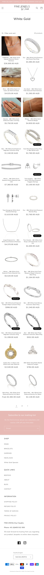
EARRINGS (8, 453)
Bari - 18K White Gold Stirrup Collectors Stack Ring (33, 303)
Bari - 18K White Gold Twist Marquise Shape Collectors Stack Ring (32, 273)
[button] (2, 8)
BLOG (6, 484)
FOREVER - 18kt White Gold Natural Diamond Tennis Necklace (11, 59)
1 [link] (16, 406)
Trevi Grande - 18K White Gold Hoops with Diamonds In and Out (32, 241)
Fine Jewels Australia (29, 571)
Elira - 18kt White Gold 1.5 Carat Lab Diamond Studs (11, 89)
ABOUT (6, 480)
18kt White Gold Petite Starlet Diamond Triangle (33, 363)
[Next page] (27, 406)
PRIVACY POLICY (10, 516)
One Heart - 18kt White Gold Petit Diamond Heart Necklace (33, 89)
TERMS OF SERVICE (11, 511)
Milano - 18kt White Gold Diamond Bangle (33, 119)
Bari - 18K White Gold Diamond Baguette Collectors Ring (11, 149)
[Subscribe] (37, 428)
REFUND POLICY (10, 506)
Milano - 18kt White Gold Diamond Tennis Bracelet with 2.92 (11, 180)
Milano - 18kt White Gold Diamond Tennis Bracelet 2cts (11, 272)
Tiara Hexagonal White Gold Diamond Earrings (11, 211)
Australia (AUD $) (21, 557)
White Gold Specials (11, 462)
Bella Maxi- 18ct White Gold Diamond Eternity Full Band (11, 393)
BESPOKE (7, 475)
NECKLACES (8, 458)
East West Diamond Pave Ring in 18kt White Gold (33, 149)
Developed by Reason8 (15, 571)
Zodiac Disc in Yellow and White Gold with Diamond (11, 363)
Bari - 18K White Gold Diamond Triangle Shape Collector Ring (11, 303)
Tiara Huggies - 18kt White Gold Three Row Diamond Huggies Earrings (33, 180)
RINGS (6, 444)
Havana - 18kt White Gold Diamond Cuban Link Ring (11, 119)
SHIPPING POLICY (10, 502)
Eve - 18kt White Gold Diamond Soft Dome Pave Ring (32, 58)
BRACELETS (8, 449)
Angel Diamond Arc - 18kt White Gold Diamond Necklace (11, 240)
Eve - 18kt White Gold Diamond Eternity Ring (32, 211)
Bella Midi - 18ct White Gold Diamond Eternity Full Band (33, 393)
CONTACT (7, 489)
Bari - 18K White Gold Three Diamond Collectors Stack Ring (32, 333)
